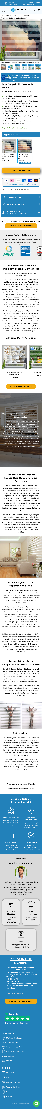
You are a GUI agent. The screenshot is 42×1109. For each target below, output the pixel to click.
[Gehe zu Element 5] (31, 67)
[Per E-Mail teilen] (31, 189)
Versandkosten (30, 91)
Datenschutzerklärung (14, 1082)
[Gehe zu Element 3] (17, 67)
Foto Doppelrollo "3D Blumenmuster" (14, 373)
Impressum (10, 1072)
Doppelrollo (26, 15)
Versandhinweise (12, 1092)
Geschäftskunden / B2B (14, 1047)
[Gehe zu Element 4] (24, 67)
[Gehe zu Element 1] (4, 67)
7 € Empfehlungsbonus (10, 1042)
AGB (7, 1077)
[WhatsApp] (28, 189)
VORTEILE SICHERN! (21, 1001)
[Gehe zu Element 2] (11, 67)
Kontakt (9, 1060)
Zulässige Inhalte (8, 1056)
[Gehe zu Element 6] (38, 67)
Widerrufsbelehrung (13, 1087)
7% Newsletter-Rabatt (14, 1038)
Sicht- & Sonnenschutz (12, 15)
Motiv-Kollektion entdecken (21, 386)
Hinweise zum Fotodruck (15, 1052)
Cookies (9, 1097)
